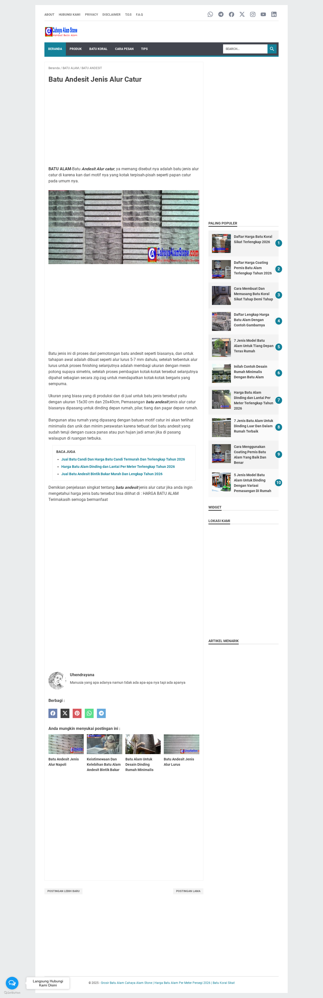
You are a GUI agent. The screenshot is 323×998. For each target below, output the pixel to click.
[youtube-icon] (263, 15)
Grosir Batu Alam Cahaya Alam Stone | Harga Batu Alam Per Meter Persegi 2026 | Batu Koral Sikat (168, 983)
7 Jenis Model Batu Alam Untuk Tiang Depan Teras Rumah (254, 345)
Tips (144, 49)
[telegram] (101, 713)
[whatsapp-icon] (210, 15)
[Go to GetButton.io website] (12, 992)
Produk (76, 49)
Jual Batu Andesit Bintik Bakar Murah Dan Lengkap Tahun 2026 (112, 474)
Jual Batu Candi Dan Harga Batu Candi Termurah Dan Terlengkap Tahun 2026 (123, 459)
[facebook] (52, 713)
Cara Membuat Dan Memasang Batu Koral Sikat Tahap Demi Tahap (253, 294)
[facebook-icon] (231, 15)
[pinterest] (77, 713)
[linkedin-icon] (274, 15)
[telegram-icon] (221, 15)
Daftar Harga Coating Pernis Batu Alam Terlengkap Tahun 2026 (253, 268)
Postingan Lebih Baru (63, 891)
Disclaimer (111, 14)
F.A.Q (139, 14)
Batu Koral (98, 49)
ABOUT (49, 14)
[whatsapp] (89, 713)
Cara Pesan (124, 49)
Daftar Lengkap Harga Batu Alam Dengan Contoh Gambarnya (251, 319)
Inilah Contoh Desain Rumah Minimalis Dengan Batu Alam (250, 371)
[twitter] (65, 713)
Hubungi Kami (69, 14)
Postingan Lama (188, 891)
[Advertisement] (123, 125)
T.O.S (128, 14)
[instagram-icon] (253, 15)
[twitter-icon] (242, 15)
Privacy (91, 14)
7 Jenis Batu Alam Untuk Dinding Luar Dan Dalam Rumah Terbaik (253, 426)
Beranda (55, 49)
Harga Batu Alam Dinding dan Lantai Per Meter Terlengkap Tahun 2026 (118, 467)
